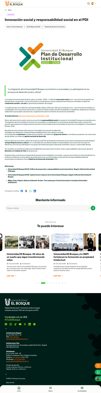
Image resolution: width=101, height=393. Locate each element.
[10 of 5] (65, 283)
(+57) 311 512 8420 (19, 359)
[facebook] (6, 324)
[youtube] (20, 324)
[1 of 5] (35, 283)
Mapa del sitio (10, 382)
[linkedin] (29, 324)
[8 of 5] (59, 283)
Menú (51, 391)
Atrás (9, 10)
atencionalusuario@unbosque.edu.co (17, 339)
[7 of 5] (56, 283)
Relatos (45, 236)
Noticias (91, 236)
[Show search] (88, 3)
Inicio (19, 391)
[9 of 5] (62, 283)
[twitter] (25, 324)
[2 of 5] (38, 283)
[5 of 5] (50, 283)
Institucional (11, 14)
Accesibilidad (82, 391)
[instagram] (10, 324)
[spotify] (34, 324)
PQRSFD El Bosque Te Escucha (15, 378)
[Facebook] (22, 191)
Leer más (10, 276)
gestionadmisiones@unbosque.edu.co (17, 361)
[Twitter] (26, 191)
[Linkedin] (35, 191)
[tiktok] (15, 324)
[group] (29, 256)
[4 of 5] (47, 283)
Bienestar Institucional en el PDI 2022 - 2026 (34, 116)
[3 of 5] (43, 283)
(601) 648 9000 (14, 337)
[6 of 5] (53, 283)
